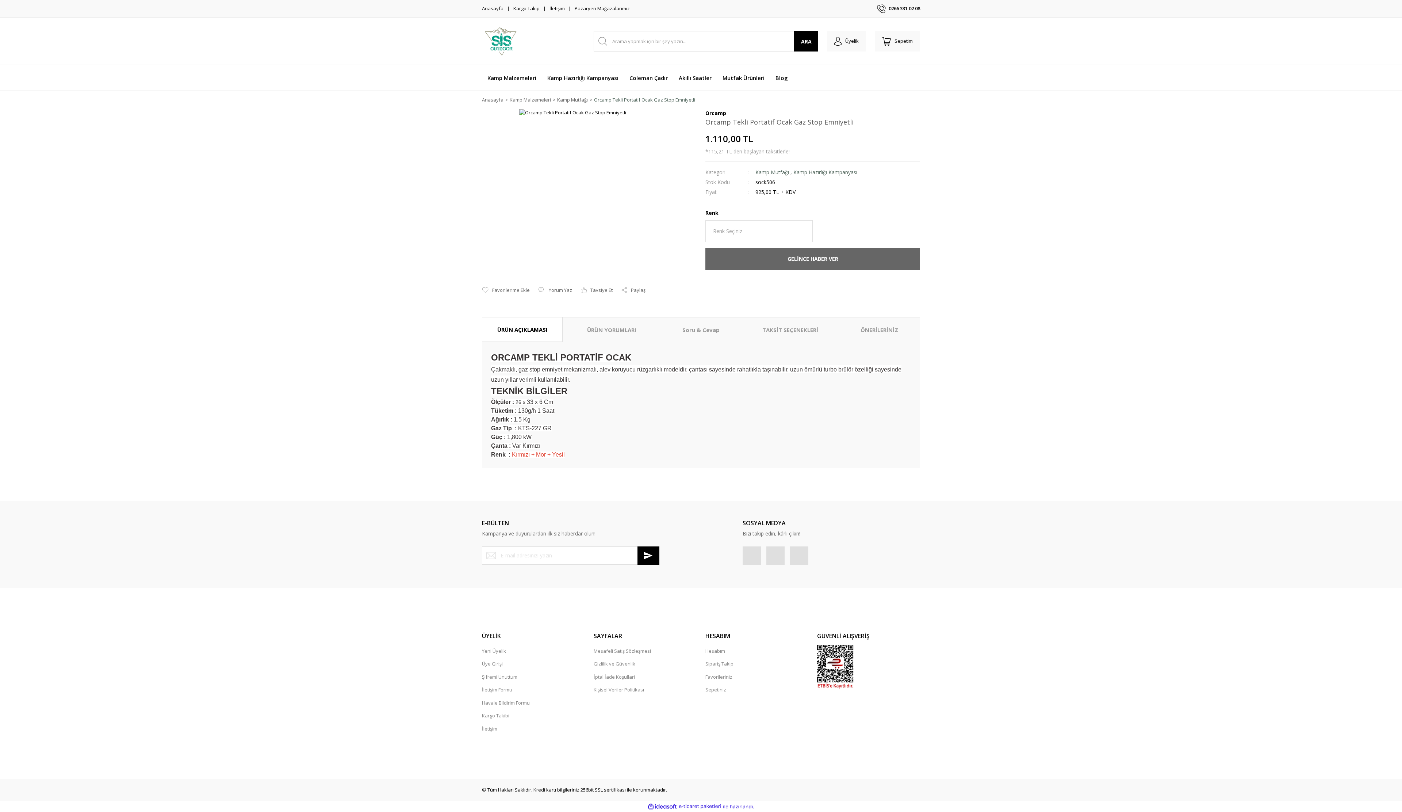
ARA (806, 41)
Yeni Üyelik (494, 651)
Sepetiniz (715, 689)
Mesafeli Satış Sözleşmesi (622, 651)
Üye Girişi (492, 663)
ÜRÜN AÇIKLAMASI (522, 329)
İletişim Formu (497, 689)
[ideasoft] (662, 806)
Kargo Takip (526, 8)
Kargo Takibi (495, 715)
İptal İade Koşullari (614, 677)
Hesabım (715, 651)
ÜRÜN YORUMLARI (611, 329)
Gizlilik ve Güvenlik (614, 663)
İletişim (557, 8)
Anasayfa (492, 8)
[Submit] (648, 555)
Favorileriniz (718, 677)
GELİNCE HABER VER (813, 258)
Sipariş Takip (719, 663)
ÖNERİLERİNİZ (879, 329)
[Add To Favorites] (506, 290)
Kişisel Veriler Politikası (619, 689)
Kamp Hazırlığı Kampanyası (825, 172)
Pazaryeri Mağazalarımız (602, 8)
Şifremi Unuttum (499, 677)
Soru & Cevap (701, 329)
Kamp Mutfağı (772, 172)
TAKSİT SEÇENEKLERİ (790, 329)
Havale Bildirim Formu (506, 702)
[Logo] (500, 41)
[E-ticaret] (700, 806)
